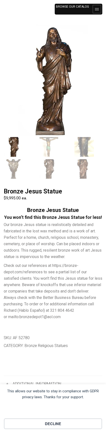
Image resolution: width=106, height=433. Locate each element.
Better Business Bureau (63, 297)
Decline (53, 423)
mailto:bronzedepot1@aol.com (34, 316)
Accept (53, 410)
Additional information (37, 383)
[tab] (53, 384)
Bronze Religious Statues (46, 345)
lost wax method (47, 231)
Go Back (16, 363)
